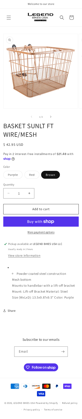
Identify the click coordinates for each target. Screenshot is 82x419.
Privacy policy (32, 409)
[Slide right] (51, 117)
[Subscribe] (63, 351)
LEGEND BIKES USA (24, 402)
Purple (15, 176)
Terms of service (53, 409)
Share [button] (12, 311)
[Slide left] (31, 117)
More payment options (41, 232)
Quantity (8, 184)
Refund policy (70, 402)
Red (34, 176)
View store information (24, 255)
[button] (9, 17)
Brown (50, 175)
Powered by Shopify (47, 402)
